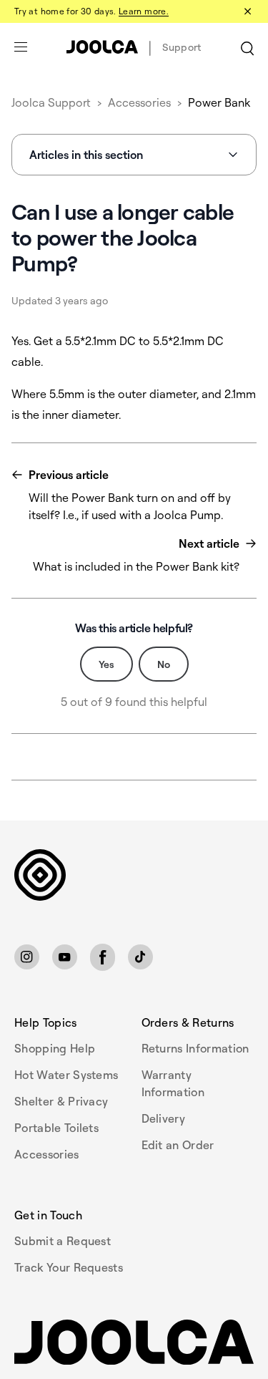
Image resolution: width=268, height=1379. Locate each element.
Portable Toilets (56, 1128)
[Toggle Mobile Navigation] (20, 47)
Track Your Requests (68, 1267)
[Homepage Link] (134, 1342)
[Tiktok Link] (140, 956)
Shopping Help (54, 1048)
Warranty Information (173, 1083)
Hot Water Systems (66, 1075)
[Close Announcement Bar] (246, 11)
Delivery (164, 1118)
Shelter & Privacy (61, 1101)
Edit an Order (178, 1145)
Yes (106, 664)
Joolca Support (51, 102)
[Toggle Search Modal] (247, 47)
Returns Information (195, 1048)
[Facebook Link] (102, 957)
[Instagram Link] (26, 956)
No (163, 664)
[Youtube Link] (64, 956)
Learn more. (144, 11)
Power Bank (219, 102)
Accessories (139, 102)
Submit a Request (62, 1241)
